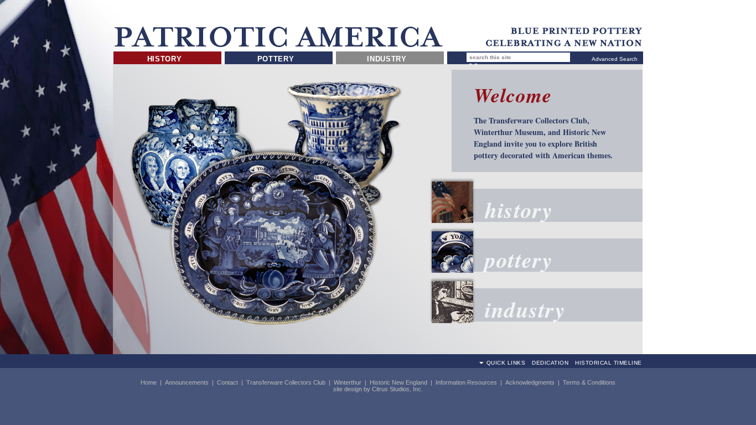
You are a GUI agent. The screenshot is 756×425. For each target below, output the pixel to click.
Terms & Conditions (589, 382)
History (164, 59)
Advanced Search (615, 59)
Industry (386, 59)
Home (149, 382)
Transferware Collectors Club (285, 382)
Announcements (187, 382)
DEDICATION (550, 363)
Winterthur (347, 382)
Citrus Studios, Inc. (397, 389)
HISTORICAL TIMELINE (608, 363)
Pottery (275, 59)
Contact (227, 382)
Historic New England (398, 382)
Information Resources (466, 382)
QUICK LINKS (506, 363)
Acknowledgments (530, 382)
